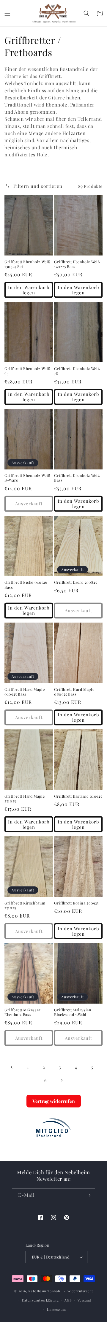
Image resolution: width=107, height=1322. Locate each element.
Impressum (56, 1309)
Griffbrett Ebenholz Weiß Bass (77, 478)
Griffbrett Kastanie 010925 (78, 796)
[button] (7, 13)
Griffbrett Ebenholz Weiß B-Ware (27, 478)
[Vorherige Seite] (11, 1067)
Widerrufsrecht (80, 1291)
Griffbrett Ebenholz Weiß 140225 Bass (77, 264)
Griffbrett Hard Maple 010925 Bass (24, 691)
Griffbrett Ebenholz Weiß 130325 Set (27, 264)
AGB (68, 1300)
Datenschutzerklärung (40, 1300)
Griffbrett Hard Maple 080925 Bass (74, 691)
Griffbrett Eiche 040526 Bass (26, 584)
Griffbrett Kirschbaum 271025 (24, 905)
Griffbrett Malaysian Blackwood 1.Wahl (73, 1012)
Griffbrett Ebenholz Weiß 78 (77, 371)
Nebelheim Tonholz (44, 1291)
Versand (84, 1300)
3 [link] (60, 1067)
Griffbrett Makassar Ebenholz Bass (22, 1012)
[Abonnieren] (88, 1195)
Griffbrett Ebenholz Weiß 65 (27, 371)
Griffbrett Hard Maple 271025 (24, 798)
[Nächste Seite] (61, 1080)
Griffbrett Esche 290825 (75, 582)
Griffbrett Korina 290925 (76, 903)
